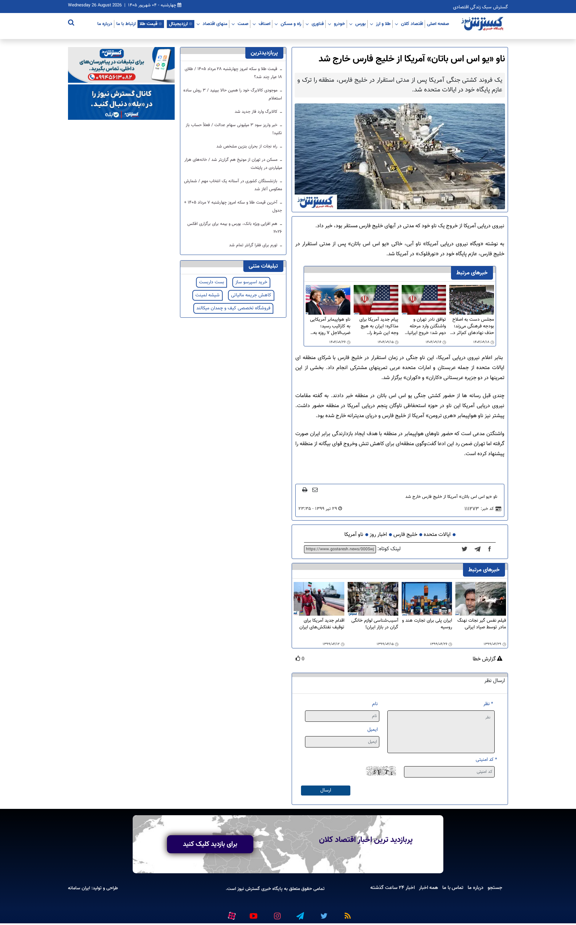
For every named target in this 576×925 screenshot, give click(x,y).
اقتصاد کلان (412, 23)
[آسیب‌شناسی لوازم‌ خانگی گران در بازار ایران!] (373, 599)
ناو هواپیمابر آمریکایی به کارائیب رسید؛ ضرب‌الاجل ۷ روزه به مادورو (330, 326)
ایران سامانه (79, 888)
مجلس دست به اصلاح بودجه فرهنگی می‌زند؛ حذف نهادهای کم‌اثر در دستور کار (472, 326)
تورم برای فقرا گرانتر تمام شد (254, 245)
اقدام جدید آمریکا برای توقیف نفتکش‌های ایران (321, 624)
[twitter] (466, 549)
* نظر (488, 704)
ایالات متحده (437, 535)
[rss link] (346, 913)
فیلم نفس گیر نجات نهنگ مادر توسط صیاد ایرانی (481, 624)
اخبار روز (378, 535)
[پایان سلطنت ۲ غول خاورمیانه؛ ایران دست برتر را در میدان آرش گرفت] (479, 549)
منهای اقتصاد (215, 23)
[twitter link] (323, 913)
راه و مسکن (291, 23)
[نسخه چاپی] (304, 489)
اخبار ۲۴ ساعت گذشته (392, 888)
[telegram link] (299, 913)
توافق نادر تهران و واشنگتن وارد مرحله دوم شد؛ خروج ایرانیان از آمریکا (425, 326)
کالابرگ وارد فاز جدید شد (257, 111)
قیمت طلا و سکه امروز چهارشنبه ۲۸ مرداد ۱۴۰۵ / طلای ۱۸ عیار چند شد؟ (233, 73)
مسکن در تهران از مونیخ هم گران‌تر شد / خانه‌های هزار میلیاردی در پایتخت (233, 164)
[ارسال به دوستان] (315, 489)
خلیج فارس (405, 535)
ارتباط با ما (126, 23)
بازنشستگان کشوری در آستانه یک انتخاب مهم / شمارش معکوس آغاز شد (233, 185)
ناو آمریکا (353, 535)
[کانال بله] (121, 102)
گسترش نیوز (248, 889)
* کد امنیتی (486, 759)
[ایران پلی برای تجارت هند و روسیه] (427, 599)
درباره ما (104, 23)
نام (375, 704)
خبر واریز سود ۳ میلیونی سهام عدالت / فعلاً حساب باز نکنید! (234, 129)
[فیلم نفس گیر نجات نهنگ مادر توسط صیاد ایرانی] (480, 599)
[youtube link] (253, 913)
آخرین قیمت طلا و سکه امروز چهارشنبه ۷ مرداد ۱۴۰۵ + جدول (233, 206)
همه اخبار (428, 888)
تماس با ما (452, 888)
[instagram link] (276, 913)
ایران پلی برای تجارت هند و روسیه (427, 624)
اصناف (264, 23)
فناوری (318, 23)
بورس (360, 23)
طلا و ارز (383, 23)
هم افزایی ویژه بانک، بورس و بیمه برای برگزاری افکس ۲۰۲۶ (234, 228)
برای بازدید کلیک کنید (210, 844)
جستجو (495, 888)
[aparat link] (231, 914)
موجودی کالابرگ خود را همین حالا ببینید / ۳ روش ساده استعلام (232, 94)
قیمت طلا (148, 23)
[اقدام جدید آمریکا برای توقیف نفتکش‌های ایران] (319, 599)
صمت (243, 23)
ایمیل (372, 729)
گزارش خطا (485, 659)
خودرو (339, 23)
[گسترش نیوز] (483, 24)
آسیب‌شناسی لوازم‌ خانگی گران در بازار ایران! (374, 624)
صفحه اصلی (438, 23)
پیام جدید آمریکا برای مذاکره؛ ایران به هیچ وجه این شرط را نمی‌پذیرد (378, 326)
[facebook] (492, 549)
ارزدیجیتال (178, 23)
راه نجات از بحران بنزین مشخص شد (247, 146)
